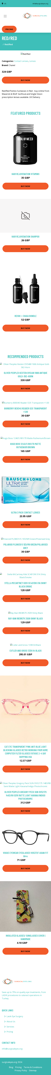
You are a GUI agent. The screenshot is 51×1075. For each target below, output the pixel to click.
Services (10, 1026)
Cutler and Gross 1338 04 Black (26, 650)
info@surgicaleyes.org (40, 4)
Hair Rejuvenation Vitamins (25, 173)
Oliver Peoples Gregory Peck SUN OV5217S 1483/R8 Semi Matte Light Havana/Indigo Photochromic (25, 795)
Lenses (32, 61)
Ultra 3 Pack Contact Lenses (25, 512)
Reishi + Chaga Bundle (26, 315)
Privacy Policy (21, 1070)
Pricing (9, 29)
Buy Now (25, 80)
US (5, 4)
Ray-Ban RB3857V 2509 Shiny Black (25, 618)
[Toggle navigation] (5, 16)
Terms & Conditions (33, 1067)
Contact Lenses (21, 61)
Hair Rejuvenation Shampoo (25, 236)
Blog (11, 1067)
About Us (11, 1021)
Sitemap (33, 1070)
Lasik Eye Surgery (15, 1016)
